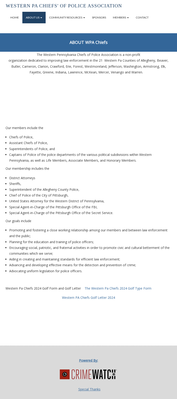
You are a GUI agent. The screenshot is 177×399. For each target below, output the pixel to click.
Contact (142, 17)
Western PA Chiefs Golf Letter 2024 (88, 297)
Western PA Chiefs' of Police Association (64, 6)
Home (14, 17)
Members (120, 17)
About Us (33, 17)
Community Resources (66, 17)
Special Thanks (89, 389)
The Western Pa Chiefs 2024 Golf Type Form (118, 288)
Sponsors (99, 17)
